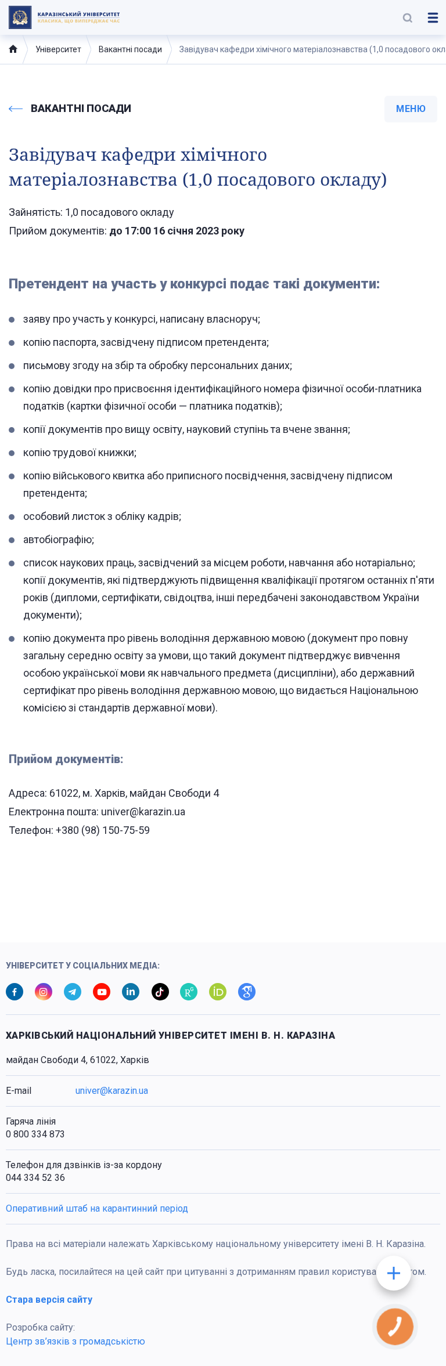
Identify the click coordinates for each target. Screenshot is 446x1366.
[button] (407, 17)
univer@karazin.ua (111, 1090)
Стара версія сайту (49, 1299)
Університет (58, 49)
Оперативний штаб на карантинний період (97, 1208)
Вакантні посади (130, 49)
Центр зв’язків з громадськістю (75, 1341)
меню (411, 108)
